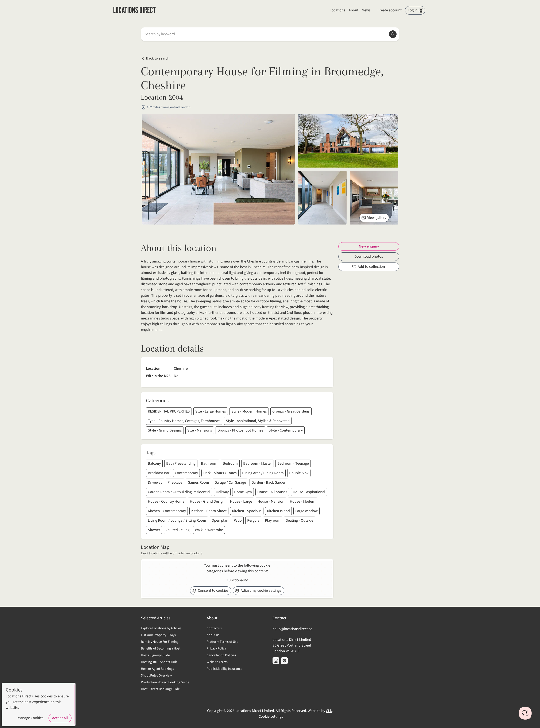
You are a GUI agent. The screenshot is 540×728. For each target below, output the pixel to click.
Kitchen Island (278, 511)
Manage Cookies (30, 718)
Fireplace (175, 482)
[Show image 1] (348, 140)
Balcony (154, 463)
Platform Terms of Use (222, 641)
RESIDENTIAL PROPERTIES (169, 411)
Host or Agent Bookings (157, 668)
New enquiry (369, 246)
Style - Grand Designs (165, 430)
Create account (390, 10)
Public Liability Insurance (224, 668)
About (353, 10)
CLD (329, 710)
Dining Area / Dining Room (263, 473)
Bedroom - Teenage (293, 463)
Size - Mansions (199, 430)
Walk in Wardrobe (209, 530)
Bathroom (209, 463)
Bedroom (230, 463)
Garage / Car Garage (230, 482)
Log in (412, 10)
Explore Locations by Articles (161, 628)
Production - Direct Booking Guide (165, 682)
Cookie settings (271, 716)
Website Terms (217, 662)
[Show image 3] (374, 197)
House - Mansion (271, 501)
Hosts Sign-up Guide (155, 655)
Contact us (214, 628)
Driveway (155, 482)
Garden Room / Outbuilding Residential (179, 492)
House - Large (241, 501)
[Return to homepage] (134, 10)
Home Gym (243, 492)
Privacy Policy (216, 648)
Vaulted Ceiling (177, 530)
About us (213, 635)
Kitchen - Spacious (247, 511)
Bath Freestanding (181, 463)
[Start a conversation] (525, 713)
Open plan (220, 520)
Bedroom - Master (257, 463)
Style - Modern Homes (249, 411)
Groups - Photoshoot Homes (240, 430)
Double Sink (299, 473)
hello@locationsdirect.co (292, 629)
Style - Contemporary (286, 430)
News (366, 10)
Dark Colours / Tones (220, 473)
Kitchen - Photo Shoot (209, 511)
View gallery (376, 217)
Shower (154, 530)
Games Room (198, 482)
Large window (306, 511)
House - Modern (302, 501)
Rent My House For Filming (159, 641)
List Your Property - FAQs (158, 635)
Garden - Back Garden (268, 482)
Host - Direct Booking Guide (160, 689)
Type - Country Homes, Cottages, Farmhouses (184, 421)
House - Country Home (166, 501)
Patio (238, 520)
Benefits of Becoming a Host (160, 648)
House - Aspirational (309, 492)
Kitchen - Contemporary (167, 511)
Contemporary (186, 473)
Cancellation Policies (221, 655)
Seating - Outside (299, 520)
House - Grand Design (207, 501)
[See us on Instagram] (276, 660)
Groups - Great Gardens (291, 411)
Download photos (368, 256)
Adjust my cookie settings (261, 590)
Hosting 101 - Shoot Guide (159, 662)
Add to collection (371, 266)
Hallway (222, 492)
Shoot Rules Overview (156, 675)
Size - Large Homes (210, 411)
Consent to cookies (213, 590)
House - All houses (272, 492)
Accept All (60, 718)
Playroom (272, 520)
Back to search (157, 58)
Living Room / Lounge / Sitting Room (177, 520)
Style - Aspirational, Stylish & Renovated (258, 421)
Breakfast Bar (158, 473)
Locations (337, 10)
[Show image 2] (322, 197)
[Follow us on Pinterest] (284, 660)
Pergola (253, 520)
